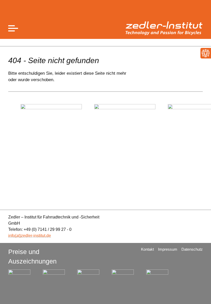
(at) (18, 235)
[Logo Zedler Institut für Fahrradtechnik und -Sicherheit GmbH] (164, 28)
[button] (13, 28)
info (11, 235)
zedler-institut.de (36, 235)
